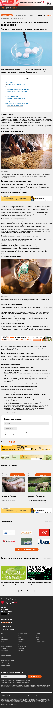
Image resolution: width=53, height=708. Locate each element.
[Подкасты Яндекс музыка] (11, 623)
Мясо (19, 635)
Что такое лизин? (9, 82)
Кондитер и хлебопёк (22, 643)
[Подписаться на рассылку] (9, 623)
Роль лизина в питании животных (16, 84)
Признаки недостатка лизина (15, 105)
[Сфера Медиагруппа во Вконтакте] (3, 623)
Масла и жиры (21, 639)
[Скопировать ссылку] (50, 15)
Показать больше (26, 591)
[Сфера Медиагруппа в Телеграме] (6, 623)
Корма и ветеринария (23, 644)
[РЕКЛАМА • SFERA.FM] (26, 5)
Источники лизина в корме (12, 96)
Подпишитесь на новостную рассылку (12, 672)
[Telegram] (48, 15)
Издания (2, 641)
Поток (2, 637)
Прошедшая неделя (40, 641)
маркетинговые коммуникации (22, 682)
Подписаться (10, 428)
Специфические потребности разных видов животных (22, 94)
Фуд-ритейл (21, 648)
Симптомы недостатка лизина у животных (16, 103)
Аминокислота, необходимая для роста (18, 89)
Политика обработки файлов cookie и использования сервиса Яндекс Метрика (9, 660)
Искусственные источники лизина (16, 101)
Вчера (37, 637)
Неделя (37, 639)
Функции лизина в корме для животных (15, 87)
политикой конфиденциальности (23, 680)
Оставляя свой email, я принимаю (20, 432)
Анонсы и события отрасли (6, 646)
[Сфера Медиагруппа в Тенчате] (8, 623)
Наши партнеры (47, 521)
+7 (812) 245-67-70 (8, 629)
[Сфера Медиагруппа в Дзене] (1, 623)
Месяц (37, 643)
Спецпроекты (3, 644)
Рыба (19, 637)
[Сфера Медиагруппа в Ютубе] (5, 623)
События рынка (47, 558)
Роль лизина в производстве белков (17, 91)
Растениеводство (22, 646)
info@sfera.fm (7, 626)
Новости (2, 635)
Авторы (2, 643)
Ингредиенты (21, 650)
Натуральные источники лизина (16, 98)
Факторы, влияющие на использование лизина (17, 108)
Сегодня (38, 635)
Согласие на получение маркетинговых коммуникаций (33, 434)
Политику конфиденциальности (27, 432)
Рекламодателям (4, 650)
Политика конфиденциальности (7, 653)
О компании (3, 648)
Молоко (20, 641)
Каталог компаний (4, 639)
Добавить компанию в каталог (26, 549)
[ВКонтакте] (46, 15)
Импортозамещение (5, 652)
